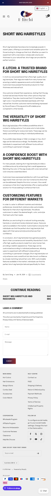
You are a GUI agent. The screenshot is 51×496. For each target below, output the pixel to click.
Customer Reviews (10, 431)
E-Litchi (24, 207)
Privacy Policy (8, 320)
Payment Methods (35, 394)
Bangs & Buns (8, 385)
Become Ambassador (11, 427)
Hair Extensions (8, 381)
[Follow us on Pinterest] (30, 439)
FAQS (30, 381)
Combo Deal (7, 390)
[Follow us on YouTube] (36, 439)
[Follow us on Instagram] (41, 434)
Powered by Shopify (20, 469)
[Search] (8, 16)
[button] (42, 8)
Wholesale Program (10, 419)
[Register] (38, 453)
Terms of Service (22, 320)
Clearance (7, 435)
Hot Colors (7, 377)
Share (5, 279)
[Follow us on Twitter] (36, 434)
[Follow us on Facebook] (30, 434)
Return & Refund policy (36, 390)
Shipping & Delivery (35, 385)
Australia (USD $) (9, 463)
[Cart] (47, 16)
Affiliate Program (9, 423)
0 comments (36, 274)
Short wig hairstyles (10, 125)
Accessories (7, 394)
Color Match (7, 398)
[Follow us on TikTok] (41, 439)
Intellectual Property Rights (35, 407)
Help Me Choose (9, 439)
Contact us (32, 377)
